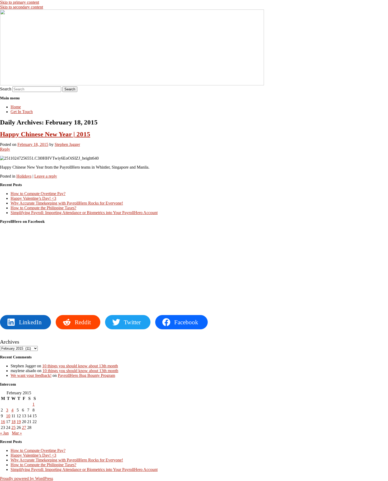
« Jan (4, 433)
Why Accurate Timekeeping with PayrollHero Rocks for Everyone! (67, 203)
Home (16, 107)
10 (8, 416)
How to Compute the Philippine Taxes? (43, 208)
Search (5, 89)
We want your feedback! (31, 375)
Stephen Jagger (67, 144)
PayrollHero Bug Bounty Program (86, 375)
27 (24, 427)
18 (13, 421)
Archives (9, 342)
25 (13, 427)
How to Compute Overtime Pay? (38, 193)
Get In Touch (22, 111)
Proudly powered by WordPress (26, 478)
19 (19, 421)
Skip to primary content (19, 2)
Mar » (17, 433)
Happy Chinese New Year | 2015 (45, 134)
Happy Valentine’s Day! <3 (33, 198)
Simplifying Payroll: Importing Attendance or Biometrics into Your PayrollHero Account (84, 212)
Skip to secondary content (21, 7)
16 (3, 421)
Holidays (23, 176)
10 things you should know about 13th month (80, 366)
